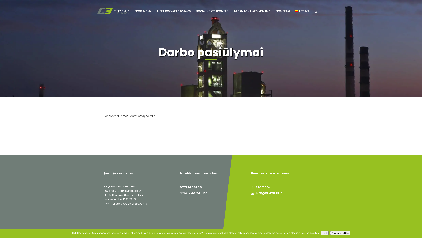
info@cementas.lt (269, 193)
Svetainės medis (190, 187)
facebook (263, 187)
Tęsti (324, 233)
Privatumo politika (193, 193)
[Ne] (418, 233)
